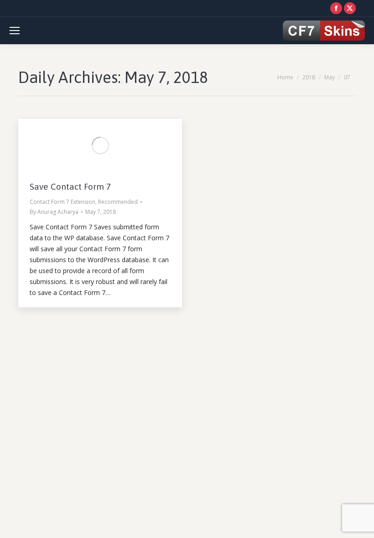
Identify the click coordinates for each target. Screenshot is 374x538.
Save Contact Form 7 (70, 186)
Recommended (118, 202)
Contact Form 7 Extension (62, 202)
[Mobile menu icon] (14, 30)
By (54, 212)
